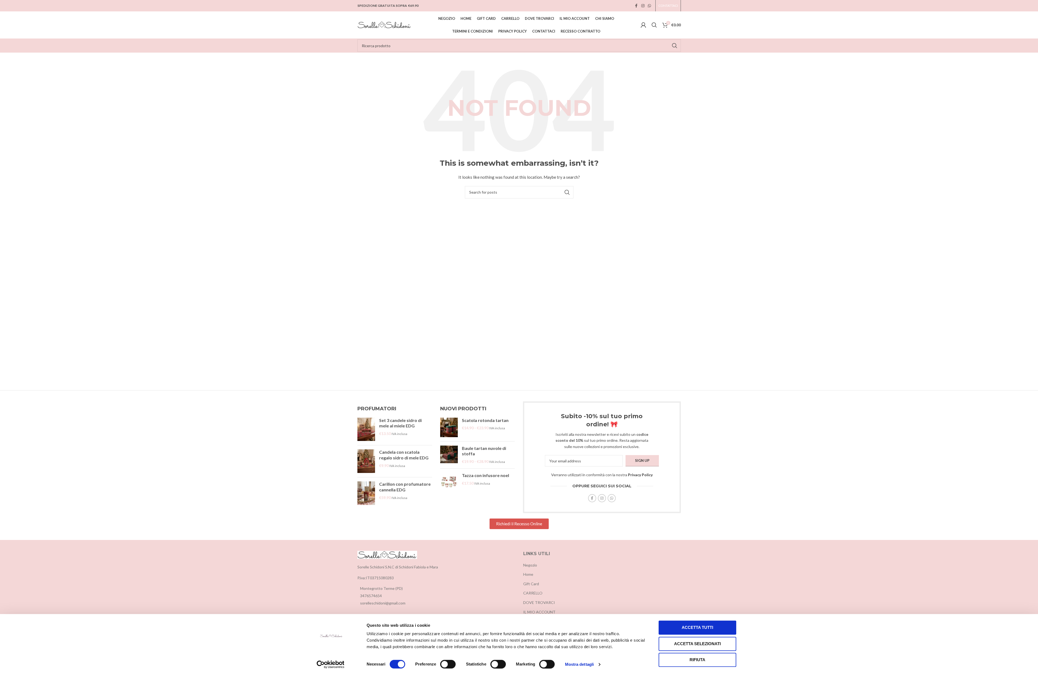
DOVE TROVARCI (539, 602)
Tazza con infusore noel (485, 475)
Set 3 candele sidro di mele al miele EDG (400, 423)
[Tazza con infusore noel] (449, 481)
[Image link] (387, 554)
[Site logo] (384, 24)
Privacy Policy (640, 474)
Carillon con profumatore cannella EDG (405, 486)
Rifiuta (697, 659)
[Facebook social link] (636, 5)
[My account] (643, 25)
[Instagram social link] (643, 5)
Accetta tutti (697, 627)
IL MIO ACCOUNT (539, 612)
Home (528, 574)
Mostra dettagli (579, 664)
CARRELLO (532, 593)
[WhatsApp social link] (649, 5)
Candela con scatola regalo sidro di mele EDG (403, 454)
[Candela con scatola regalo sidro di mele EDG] (366, 461)
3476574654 (371, 595)
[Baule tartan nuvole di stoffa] (449, 455)
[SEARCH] (674, 45)
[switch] (448, 664)
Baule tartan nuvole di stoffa (484, 451)
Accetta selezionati (697, 643)
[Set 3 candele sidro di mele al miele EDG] (366, 429)
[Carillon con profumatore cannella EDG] (366, 493)
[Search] (654, 25)
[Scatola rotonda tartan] (449, 427)
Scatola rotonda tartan (485, 420)
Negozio (530, 565)
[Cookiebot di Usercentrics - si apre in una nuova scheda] (330, 664)
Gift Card (531, 583)
